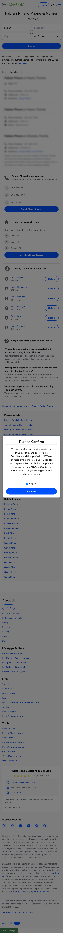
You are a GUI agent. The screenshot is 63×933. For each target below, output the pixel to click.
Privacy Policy (22, 452)
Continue (31, 491)
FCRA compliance (43, 463)
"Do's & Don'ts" (39, 467)
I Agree (33, 483)
